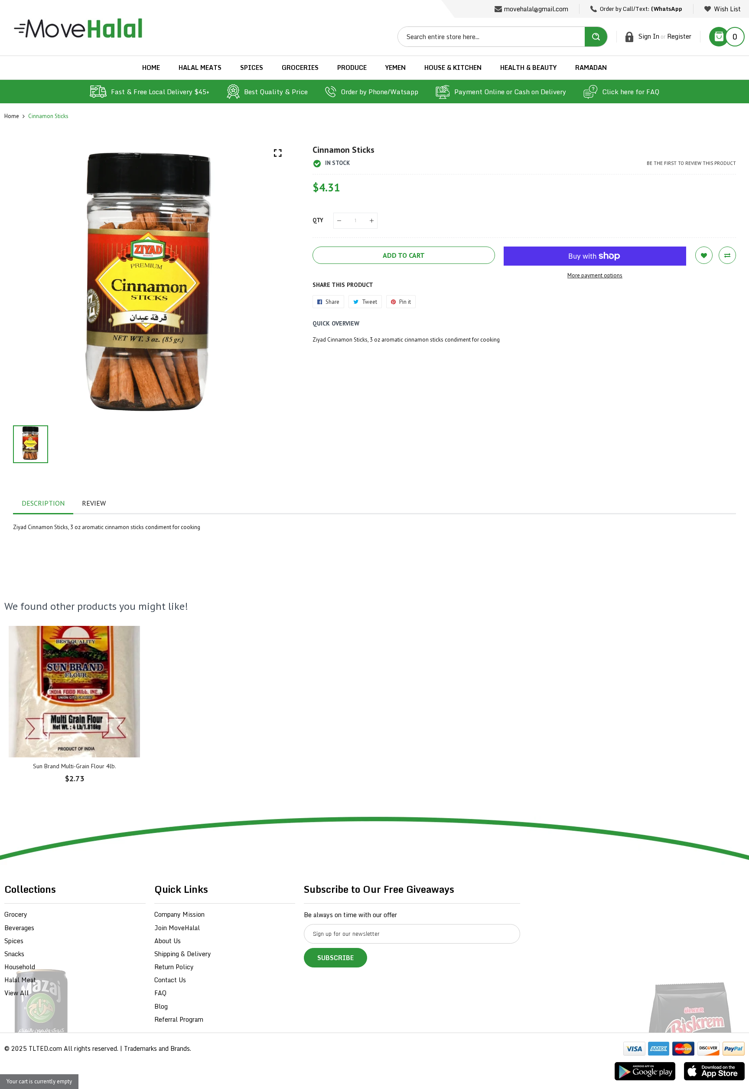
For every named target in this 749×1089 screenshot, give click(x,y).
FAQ (160, 993)
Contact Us (170, 980)
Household (19, 967)
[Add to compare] (727, 255)
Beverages (19, 928)
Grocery (15, 914)
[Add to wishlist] (704, 255)
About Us (167, 941)
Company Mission (179, 914)
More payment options (594, 275)
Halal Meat (20, 980)
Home (11, 116)
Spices (13, 941)
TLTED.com (45, 1048)
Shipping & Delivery (182, 954)
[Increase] (371, 220)
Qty (318, 220)
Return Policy (174, 967)
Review (94, 503)
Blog (161, 1006)
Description (43, 503)
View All (16, 993)
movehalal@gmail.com (536, 9)
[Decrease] (339, 220)
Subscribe (335, 958)
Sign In (648, 36)
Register (679, 36)
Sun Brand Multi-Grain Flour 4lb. (74, 766)
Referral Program (178, 1019)
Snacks (14, 954)
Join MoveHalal (177, 928)
